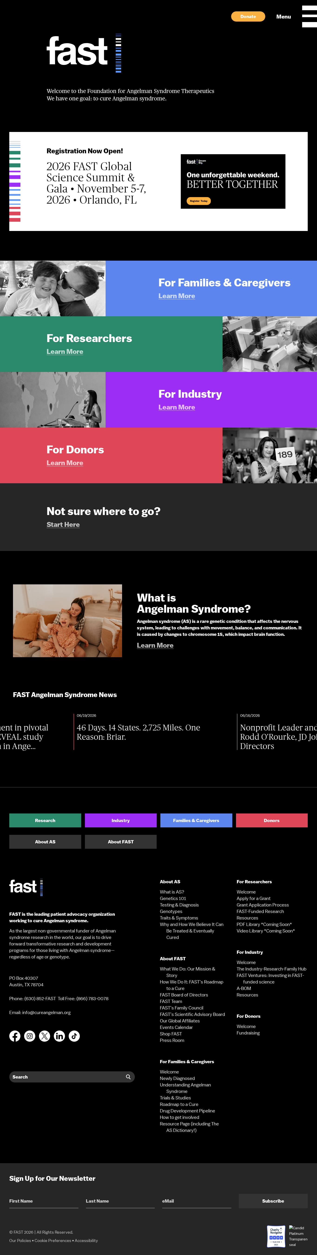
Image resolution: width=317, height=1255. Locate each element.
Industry (121, 820)
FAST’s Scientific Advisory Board (192, 1014)
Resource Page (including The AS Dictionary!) (189, 1127)
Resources (247, 918)
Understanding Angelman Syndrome (185, 1088)
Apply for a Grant (254, 898)
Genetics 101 (173, 898)
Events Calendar (176, 1027)
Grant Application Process (263, 905)
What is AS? (172, 892)
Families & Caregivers (196, 820)
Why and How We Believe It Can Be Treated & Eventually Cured (191, 931)
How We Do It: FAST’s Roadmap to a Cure (191, 985)
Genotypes (171, 911)
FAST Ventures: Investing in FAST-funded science (270, 979)
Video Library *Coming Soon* (266, 931)
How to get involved (179, 1117)
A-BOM (244, 988)
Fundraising (248, 1033)
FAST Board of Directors (184, 995)
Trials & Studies (175, 1098)
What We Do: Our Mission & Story (187, 972)
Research (45, 820)
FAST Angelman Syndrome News (65, 695)
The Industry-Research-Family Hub (272, 969)
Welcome (169, 1072)
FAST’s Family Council (181, 1008)
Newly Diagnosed (177, 1078)
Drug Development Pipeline (187, 1111)
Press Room (172, 1040)
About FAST (121, 842)
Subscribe (273, 1201)
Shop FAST (171, 1034)
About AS (45, 842)
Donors (272, 820)
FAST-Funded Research (260, 911)
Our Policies (20, 1240)
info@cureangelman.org (46, 1012)
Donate (248, 16)
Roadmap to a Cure (179, 1104)
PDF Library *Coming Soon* (264, 924)
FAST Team (171, 1001)
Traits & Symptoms (179, 918)
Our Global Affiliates (180, 1021)
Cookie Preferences (53, 1240)
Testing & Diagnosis (179, 905)
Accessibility (86, 1240)
